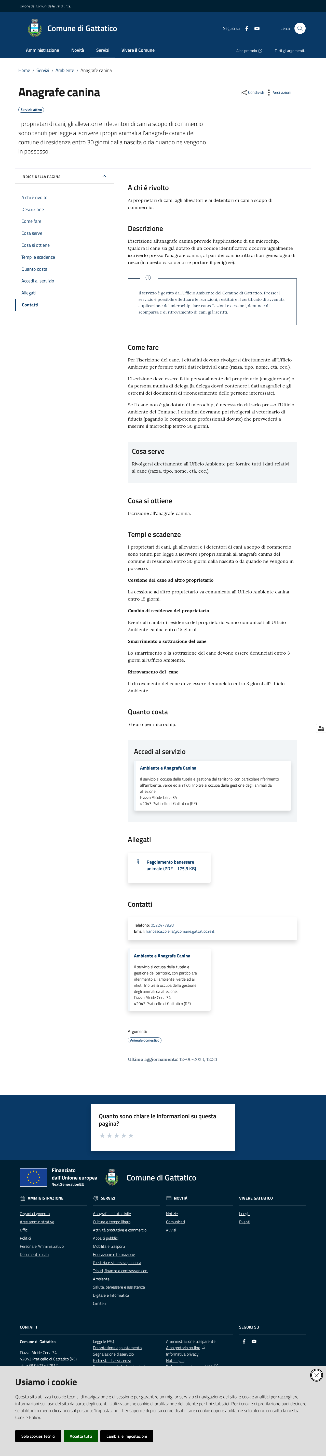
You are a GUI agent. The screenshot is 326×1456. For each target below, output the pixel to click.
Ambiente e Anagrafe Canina (168, 768)
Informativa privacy (182, 1354)
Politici (25, 1238)
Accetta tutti (81, 1436)
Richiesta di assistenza (112, 1360)
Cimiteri (99, 1303)
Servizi (42, 70)
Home (24, 70)
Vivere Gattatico (256, 1198)
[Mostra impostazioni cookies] (321, 728)
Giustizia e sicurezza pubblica (117, 1262)
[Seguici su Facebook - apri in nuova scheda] (245, 28)
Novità (180, 1198)
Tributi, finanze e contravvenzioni (120, 1271)
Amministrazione (45, 1198)
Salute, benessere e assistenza (119, 1287)
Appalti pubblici (105, 1238)
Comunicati (175, 1222)
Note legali (175, 1360)
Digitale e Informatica (111, 1295)
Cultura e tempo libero (111, 1222)
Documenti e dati (34, 1254)
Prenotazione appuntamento (117, 1348)
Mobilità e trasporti (109, 1246)
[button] (300, 28)
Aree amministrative (37, 1222)
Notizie (172, 1214)
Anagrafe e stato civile (112, 1214)
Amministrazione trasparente (190, 1341)
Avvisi (171, 1230)
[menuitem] (42, 50)
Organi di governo (35, 1214)
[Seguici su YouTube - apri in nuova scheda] (255, 28)
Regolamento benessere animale (171, 865)
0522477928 (162, 925)
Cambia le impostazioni (126, 1436)
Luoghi (244, 1214)
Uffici (24, 1230)
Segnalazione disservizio (113, 1354)
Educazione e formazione (114, 1254)
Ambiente (65, 70)
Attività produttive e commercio (119, 1230)
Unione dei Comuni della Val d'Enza (45, 6)
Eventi (244, 1222)
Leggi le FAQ (103, 1341)
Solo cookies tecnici (38, 1436)
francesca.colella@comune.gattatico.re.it (180, 931)
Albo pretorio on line (183, 1348)
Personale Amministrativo (42, 1246)
